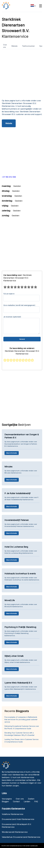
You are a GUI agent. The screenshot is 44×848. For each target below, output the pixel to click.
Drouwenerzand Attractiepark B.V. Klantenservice (16, 825)
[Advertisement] (22, 75)
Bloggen (5, 801)
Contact (16, 801)
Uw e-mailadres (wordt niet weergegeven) (19, 305)
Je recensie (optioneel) (12, 317)
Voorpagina (7, 799)
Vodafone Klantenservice (12, 814)
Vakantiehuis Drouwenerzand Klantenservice (21, 837)
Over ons (5, 46)
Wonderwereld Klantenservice (15, 832)
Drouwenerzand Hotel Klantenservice (18, 819)
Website (14, 46)
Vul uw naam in (8, 294)
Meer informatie (11, 453)
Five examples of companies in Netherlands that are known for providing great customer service (21, 719)
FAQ (36, 801)
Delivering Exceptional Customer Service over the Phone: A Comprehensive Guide (22, 727)
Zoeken (31, 799)
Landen (27, 801)
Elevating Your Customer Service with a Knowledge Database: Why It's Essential (19, 734)
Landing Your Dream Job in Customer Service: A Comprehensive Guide (22, 740)
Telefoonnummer (28, 46)
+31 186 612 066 (9, 177)
